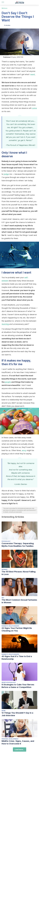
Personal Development (10, 739)
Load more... (19, 749)
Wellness (4, 8)
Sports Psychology (9, 682)
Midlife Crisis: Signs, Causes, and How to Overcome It (18, 742)
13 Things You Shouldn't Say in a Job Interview (17, 714)
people (8, 382)
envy (24, 450)
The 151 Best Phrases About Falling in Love (19, 572)
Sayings (4, 569)
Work (4, 710)
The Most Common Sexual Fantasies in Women (19, 601)
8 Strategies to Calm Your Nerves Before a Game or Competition (18, 685)
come (34, 108)
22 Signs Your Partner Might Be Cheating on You (17, 629)
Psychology (6, 541)
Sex (3, 597)
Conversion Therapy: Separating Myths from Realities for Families (18, 544)
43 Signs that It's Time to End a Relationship (17, 657)
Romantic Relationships (10, 626)
